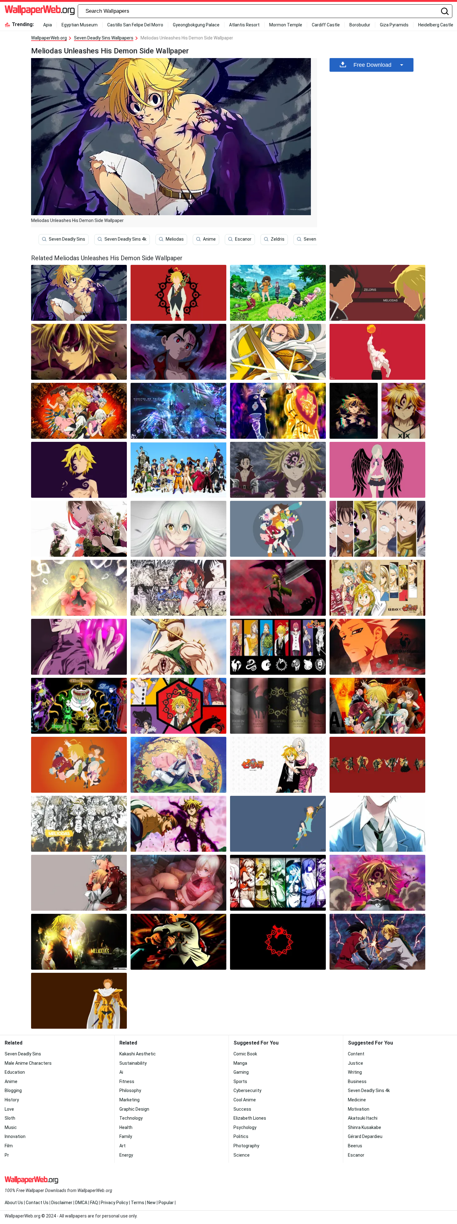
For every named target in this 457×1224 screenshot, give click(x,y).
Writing (355, 1072)
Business (357, 1081)
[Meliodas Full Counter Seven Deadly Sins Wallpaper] (178, 942)
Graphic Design (134, 1109)
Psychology (244, 1127)
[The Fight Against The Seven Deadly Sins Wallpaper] (377, 706)
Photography (246, 1145)
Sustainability (133, 1063)
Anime (209, 239)
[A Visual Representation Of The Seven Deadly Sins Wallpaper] (377, 529)
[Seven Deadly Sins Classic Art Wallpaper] (377, 588)
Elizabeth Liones (249, 1118)
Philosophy (130, 1090)
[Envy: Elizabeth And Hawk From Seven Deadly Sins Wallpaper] (178, 883)
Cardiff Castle (326, 24)
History (12, 1099)
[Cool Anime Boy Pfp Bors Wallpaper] (377, 824)
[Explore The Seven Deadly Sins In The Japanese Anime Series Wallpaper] (178, 470)
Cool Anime (244, 1099)
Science (241, 1155)
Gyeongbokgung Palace (196, 24)
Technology (131, 1118)
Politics (240, 1136)
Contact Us (37, 1202)
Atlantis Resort (244, 24)
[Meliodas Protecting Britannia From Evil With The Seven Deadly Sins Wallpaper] (79, 352)
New (151, 1202)
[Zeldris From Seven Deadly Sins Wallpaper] (178, 352)
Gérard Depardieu (365, 1136)
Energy (126, 1155)
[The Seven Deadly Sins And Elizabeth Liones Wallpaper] (278, 765)
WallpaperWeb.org (49, 37)
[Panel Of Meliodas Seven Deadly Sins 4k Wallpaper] (79, 824)
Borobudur (359, 24)
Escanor (243, 239)
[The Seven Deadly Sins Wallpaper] (278, 647)
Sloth (10, 1118)
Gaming (241, 1072)
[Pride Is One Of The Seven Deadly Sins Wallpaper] (79, 529)
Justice (355, 1063)
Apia (47, 24)
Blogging (13, 1090)
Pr (7, 1155)
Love (9, 1109)
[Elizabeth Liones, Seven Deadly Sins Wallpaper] (178, 529)
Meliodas (175, 239)
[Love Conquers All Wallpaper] (178, 765)
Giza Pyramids (394, 24)
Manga (240, 1063)
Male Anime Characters (28, 1063)
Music (11, 1127)
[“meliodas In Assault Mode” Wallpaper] (178, 824)
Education (15, 1072)
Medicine (357, 1099)
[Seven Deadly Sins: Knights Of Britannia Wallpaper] (79, 411)
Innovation (15, 1136)
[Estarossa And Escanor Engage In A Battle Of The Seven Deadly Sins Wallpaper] (278, 411)
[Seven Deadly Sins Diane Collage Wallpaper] (178, 588)
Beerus (355, 1145)
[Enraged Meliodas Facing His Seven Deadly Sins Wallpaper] (377, 883)
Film (9, 1145)
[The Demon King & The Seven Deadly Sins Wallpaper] (278, 470)
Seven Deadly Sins (67, 239)
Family (125, 1136)
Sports (240, 1081)
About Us (14, 1202)
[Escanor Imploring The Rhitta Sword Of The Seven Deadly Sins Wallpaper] (178, 647)
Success (242, 1109)
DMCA (81, 1202)
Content (356, 1053)
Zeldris (277, 239)
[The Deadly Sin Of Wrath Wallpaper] (79, 647)
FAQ (94, 1202)
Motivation (358, 1109)
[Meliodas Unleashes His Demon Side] (79, 293)
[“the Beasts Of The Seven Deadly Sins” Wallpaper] (178, 706)
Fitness (126, 1081)
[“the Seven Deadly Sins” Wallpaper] (79, 588)
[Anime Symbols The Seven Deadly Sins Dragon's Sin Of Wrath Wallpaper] (278, 942)
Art (122, 1145)
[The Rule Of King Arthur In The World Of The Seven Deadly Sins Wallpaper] (79, 1001)
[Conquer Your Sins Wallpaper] (278, 824)
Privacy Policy (114, 1202)
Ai (121, 1072)
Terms (137, 1202)
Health (125, 1127)
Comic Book (245, 1053)
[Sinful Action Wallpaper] (354, 411)
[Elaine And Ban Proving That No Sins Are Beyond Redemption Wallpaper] (79, 883)
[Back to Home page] (40, 11)
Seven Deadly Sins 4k (125, 239)
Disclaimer (61, 1202)
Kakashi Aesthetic (137, 1053)
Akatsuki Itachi (362, 1118)
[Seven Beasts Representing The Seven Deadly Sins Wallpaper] (79, 706)
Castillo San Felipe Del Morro (135, 24)
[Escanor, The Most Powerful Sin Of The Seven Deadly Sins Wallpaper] (377, 352)
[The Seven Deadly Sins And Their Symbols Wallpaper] (377, 765)
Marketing (129, 1099)
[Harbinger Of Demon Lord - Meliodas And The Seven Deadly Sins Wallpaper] (178, 293)
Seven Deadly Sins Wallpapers (103, 37)
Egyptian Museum (80, 24)
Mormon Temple (285, 24)
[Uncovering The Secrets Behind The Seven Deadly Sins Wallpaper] (377, 647)
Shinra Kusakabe (364, 1127)
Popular (166, 1202)
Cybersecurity (247, 1090)
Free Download (372, 65)
